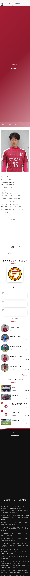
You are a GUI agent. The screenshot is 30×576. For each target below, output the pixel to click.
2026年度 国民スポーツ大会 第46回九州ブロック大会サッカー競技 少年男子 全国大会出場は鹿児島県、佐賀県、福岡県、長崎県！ (15, 545)
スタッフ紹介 (15, 396)
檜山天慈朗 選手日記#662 (16, 346)
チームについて (15, 412)
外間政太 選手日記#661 (16, 356)
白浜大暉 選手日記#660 (15, 366)
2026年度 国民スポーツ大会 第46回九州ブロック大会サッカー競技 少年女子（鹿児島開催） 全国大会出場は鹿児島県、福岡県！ (15, 529)
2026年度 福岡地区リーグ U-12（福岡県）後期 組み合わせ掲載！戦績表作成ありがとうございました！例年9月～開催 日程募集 (15, 517)
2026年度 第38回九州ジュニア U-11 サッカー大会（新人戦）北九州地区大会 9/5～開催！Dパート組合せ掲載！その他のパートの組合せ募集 (14, 551)
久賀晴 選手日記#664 (15, 327)
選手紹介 (14, 387)
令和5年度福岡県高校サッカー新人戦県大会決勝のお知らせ (20, 404)
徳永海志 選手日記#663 (15, 337)
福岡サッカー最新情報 (16, 500)
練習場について (15, 421)
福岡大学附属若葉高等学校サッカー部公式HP (10, 4)
